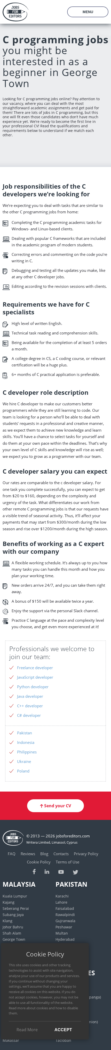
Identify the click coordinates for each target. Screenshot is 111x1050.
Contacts (61, 853)
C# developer (29, 715)
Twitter (75, 871)
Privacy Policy (86, 853)
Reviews (28, 853)
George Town (14, 939)
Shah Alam (12, 933)
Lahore (61, 902)
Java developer (30, 696)
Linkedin (47, 871)
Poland (23, 771)
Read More (27, 1029)
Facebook (34, 871)
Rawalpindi (65, 914)
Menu (88, 12)
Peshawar (64, 927)
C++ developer (30, 705)
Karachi (62, 896)
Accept (63, 1030)
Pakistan (24, 732)
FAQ (11, 853)
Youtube (61, 871)
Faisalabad (65, 908)
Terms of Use (67, 861)
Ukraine (24, 761)
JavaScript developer (35, 677)
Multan (62, 933)
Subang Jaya (13, 914)
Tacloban (63, 1040)
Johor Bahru (13, 927)
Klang (7, 920)
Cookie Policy (39, 861)
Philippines (27, 751)
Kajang (8, 902)
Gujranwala (65, 920)
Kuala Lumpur (15, 896)
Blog (44, 853)
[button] (55, 805)
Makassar (11, 1040)
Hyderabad (65, 939)
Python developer (33, 686)
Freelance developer (35, 667)
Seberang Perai (16, 908)
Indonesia (25, 742)
